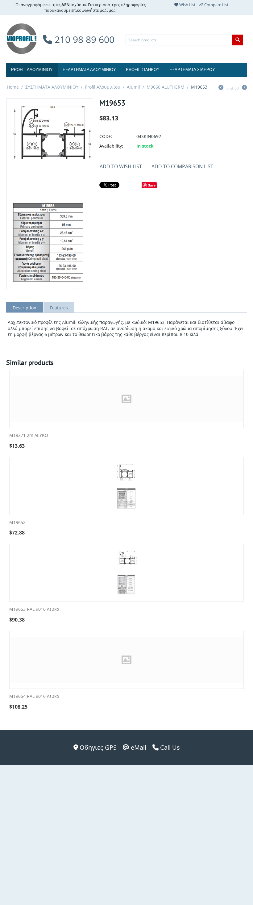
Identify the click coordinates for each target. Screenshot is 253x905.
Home (13, 87)
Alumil (133, 87)
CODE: (105, 136)
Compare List (216, 4)
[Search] (237, 40)
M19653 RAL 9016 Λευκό (34, 609)
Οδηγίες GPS (97, 747)
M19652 (17, 522)
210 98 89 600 (83, 39)
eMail (137, 747)
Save (152, 185)
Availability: (111, 146)
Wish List (187, 4)
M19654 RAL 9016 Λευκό (34, 696)
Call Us (169, 747)
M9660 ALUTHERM (166, 87)
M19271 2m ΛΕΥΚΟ (28, 435)
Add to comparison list (182, 166)
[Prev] (220, 88)
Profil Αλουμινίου (102, 87)
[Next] (244, 88)
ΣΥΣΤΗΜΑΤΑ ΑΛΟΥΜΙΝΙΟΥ (51, 87)
